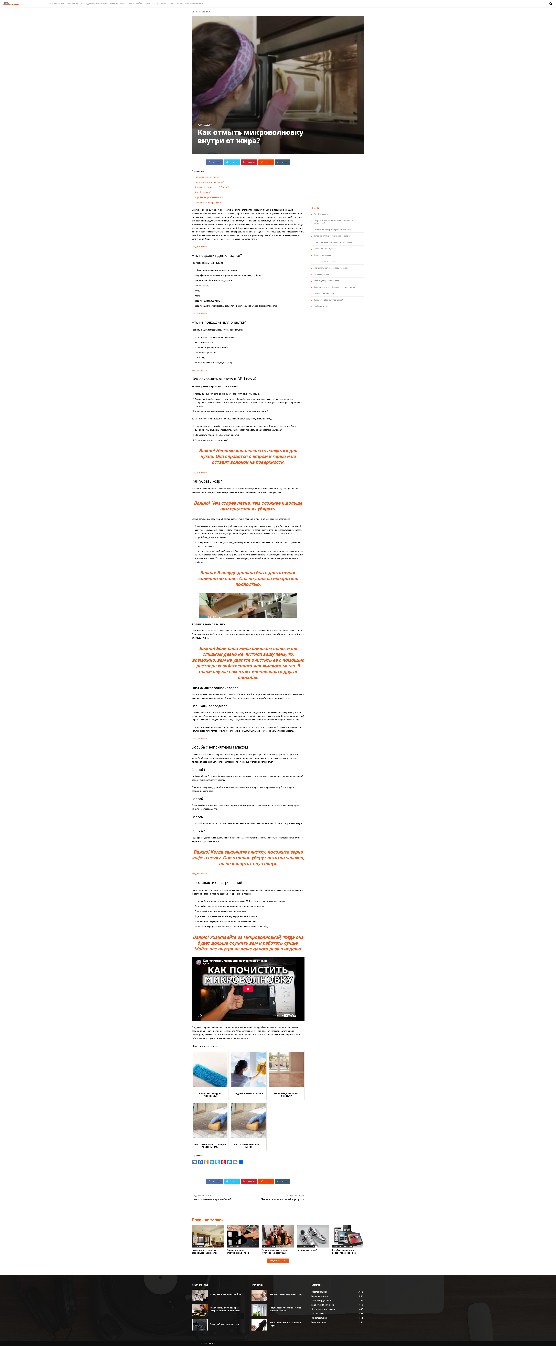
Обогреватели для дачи (324, 261)
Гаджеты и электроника (342, 1246)
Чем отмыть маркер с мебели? (211, 1199)
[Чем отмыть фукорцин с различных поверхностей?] (208, 1236)
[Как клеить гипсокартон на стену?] (259, 1295)
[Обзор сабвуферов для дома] (200, 1325)
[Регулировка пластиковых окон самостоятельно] (259, 1310)
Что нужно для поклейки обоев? (226, 1294)
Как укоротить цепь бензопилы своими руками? (335, 287)
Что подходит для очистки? (208, 177)
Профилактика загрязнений (208, 202)
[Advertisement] (337, 179)
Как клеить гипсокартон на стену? (286, 1294)
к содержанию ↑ (199, 246)
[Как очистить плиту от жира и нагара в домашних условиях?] (200, 1310)
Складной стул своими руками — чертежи (332, 236)
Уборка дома (204, 12)
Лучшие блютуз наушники (325, 249)
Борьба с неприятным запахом (209, 197)
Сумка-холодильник (322, 255)
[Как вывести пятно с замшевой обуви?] (259, 1325)
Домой (194, 12)
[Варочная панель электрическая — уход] (243, 1236)
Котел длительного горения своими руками (333, 242)
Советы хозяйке (234, 1246)
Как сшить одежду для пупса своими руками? (334, 229)
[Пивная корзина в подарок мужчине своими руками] (278, 1236)
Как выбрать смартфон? (324, 293)
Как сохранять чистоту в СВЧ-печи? (212, 187)
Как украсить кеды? (307, 1250)
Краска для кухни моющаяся (326, 281)
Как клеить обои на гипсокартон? (328, 300)
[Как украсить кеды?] (313, 1236)
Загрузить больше (277, 1261)
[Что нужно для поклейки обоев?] (200, 1295)
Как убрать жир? (203, 192)
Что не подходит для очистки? (209, 182)
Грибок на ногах (321, 306)
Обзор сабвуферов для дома (224, 1324)
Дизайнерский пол (322, 214)
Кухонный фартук (321, 274)
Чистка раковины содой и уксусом (282, 1199)
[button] (550, 3)
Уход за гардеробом (306, 1246)
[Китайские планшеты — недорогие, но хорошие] (348, 1236)
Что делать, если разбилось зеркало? (331, 268)
